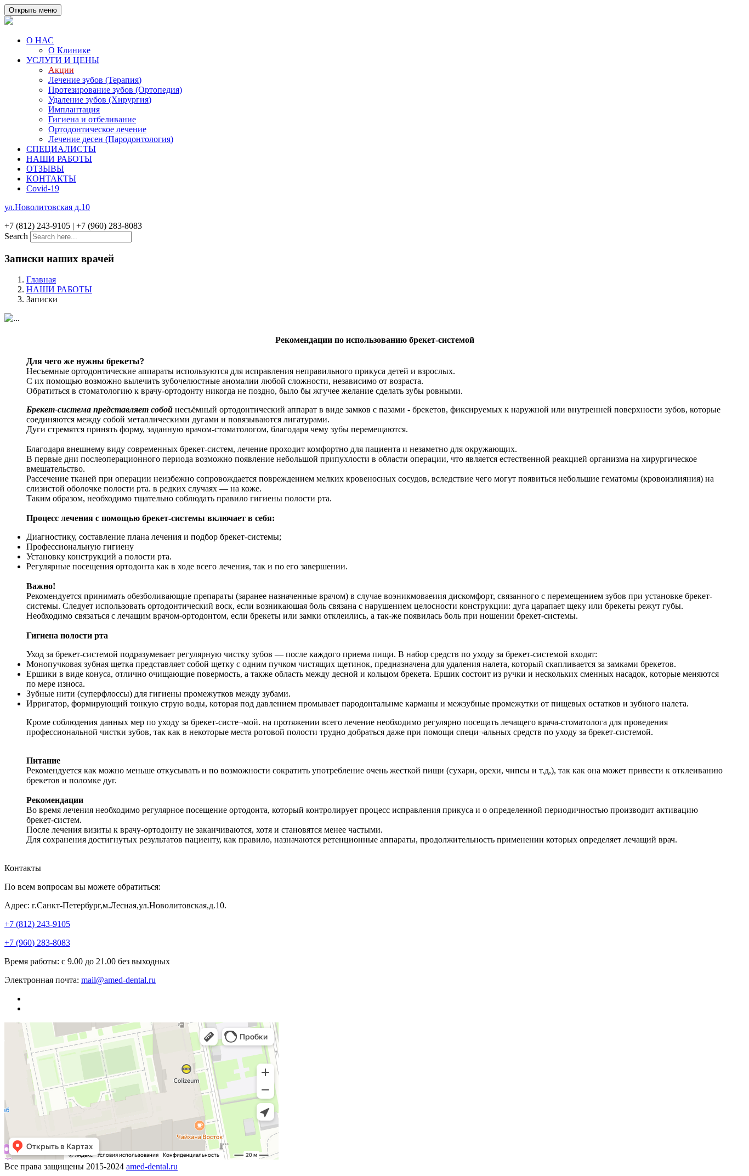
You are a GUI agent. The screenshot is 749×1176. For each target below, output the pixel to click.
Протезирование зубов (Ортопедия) (115, 89)
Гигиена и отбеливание (92, 119)
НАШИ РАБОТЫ (59, 158)
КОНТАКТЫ (51, 178)
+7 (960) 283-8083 (37, 942)
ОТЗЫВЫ (45, 168)
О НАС (40, 40)
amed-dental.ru (152, 1166)
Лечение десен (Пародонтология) (110, 139)
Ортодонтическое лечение (97, 129)
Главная (41, 279)
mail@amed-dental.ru (118, 980)
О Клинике (69, 50)
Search (16, 236)
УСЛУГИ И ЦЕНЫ (62, 60)
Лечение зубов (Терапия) (94, 79)
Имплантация (74, 109)
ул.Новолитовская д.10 (47, 207)
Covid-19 (42, 188)
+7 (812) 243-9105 (37, 924)
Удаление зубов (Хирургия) (99, 99)
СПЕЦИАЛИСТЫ (61, 149)
